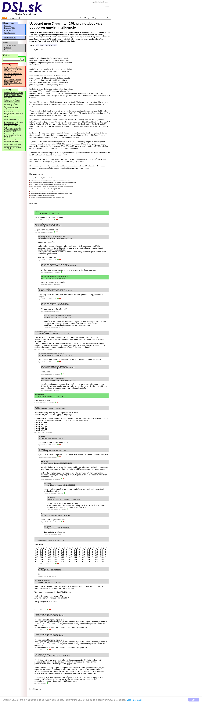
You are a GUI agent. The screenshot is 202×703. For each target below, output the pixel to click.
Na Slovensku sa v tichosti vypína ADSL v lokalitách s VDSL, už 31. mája (13, 69)
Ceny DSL (7, 26)
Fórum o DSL (8, 30)
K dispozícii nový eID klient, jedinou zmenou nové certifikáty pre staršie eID (13, 123)
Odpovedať (37, 220)
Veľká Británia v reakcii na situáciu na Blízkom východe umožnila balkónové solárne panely (13, 114)
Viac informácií (134, 699)
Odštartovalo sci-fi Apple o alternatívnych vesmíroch (12, 100)
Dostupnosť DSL (9, 28)
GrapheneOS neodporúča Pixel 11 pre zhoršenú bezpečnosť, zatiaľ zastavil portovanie (50, 180)
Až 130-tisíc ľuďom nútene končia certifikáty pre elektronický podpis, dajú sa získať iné (13, 82)
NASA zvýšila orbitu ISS (12, 119)
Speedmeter (8, 45)
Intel (37, 45)
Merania (14, 45)
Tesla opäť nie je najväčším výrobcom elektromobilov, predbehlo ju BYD (12, 129)
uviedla (56, 58)
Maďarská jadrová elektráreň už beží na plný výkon (13, 140)
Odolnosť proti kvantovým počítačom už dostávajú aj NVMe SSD (12, 135)
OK (193, 699)
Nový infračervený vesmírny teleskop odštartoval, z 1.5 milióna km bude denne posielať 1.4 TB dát (53, 182)
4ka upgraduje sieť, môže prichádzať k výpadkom (42, 178)
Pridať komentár (35, 689)
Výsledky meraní (9, 33)
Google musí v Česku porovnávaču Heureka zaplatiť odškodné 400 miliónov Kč (11, 107)
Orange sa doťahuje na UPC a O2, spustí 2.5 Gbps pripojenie (13, 75)
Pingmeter (7, 47)
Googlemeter (8, 50)
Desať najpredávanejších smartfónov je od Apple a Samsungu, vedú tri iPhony (48, 184)
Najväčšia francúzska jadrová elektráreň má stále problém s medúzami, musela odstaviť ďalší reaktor (13, 95)
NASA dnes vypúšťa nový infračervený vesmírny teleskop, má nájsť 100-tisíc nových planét (13, 147)
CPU (41, 45)
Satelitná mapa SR (10, 37)
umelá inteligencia (50, 45)
